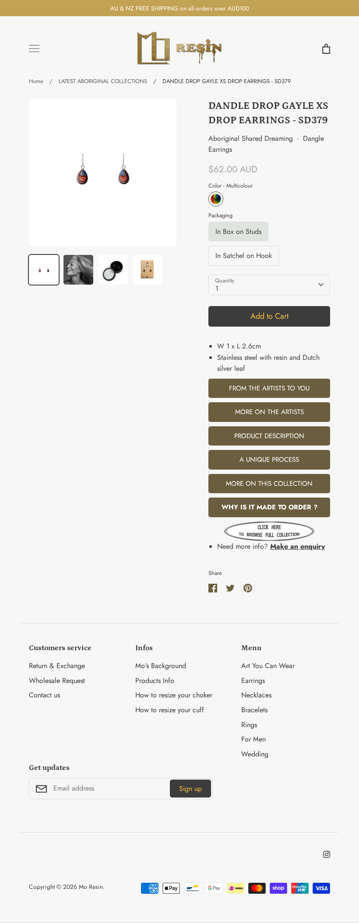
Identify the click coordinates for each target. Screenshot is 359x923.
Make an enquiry (297, 546)
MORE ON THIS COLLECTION (269, 483)
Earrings (253, 681)
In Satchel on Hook (243, 256)
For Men (253, 739)
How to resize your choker (173, 695)
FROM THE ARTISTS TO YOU (269, 388)
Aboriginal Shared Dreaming (250, 138)
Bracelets (254, 710)
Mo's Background (160, 666)
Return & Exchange (57, 666)
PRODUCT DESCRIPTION (269, 436)
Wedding (254, 754)
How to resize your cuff (169, 710)
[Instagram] (326, 854)
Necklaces (256, 695)
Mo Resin (91, 886)
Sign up (190, 789)
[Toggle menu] (34, 48)
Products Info (154, 681)
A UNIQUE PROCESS (269, 459)
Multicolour (215, 199)
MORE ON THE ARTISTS (269, 412)
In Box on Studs (238, 231)
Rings (249, 725)
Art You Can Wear (268, 666)
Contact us (44, 695)
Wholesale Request (57, 681)
